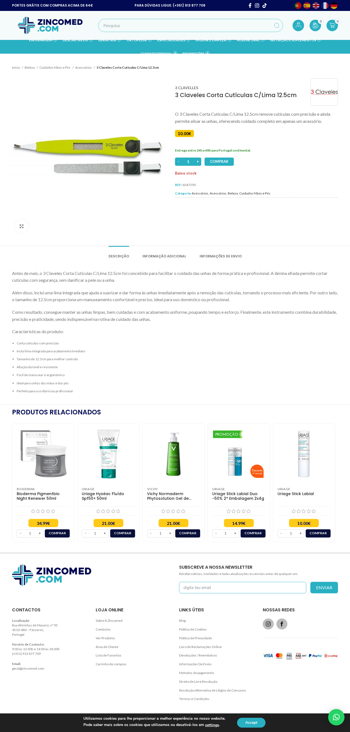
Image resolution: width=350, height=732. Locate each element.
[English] (316, 5)
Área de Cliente (107, 647)
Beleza (30, 67)
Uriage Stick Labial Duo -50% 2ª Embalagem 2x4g (238, 496)
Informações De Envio (195, 664)
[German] (334, 5)
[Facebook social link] (250, 5)
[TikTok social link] (265, 5)
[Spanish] (307, 5)
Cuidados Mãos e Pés (55, 67)
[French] (325, 5)
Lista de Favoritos (108, 655)
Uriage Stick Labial (296, 494)
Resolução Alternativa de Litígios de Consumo (212, 690)
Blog (182, 620)
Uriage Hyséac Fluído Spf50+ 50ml (103, 496)
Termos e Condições (194, 699)
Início (16, 67)
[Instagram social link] (257, 5)
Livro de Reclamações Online (200, 647)
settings (212, 725)
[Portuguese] (298, 5)
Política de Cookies (193, 629)
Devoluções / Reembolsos (198, 655)
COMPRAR (219, 161)
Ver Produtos (105, 638)
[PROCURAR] (276, 25)
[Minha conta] (298, 25)
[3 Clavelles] (324, 92)
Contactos (103, 629)
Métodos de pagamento (196, 673)
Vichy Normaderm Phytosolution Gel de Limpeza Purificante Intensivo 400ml (168, 496)
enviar (324, 587)
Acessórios (83, 67)
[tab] (119, 253)
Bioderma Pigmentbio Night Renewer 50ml (38, 496)
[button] (336, 717)
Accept (251, 722)
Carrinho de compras (111, 664)
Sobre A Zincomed (109, 620)
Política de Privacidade (195, 638)
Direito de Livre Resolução (198, 681)
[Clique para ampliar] (21, 226)
